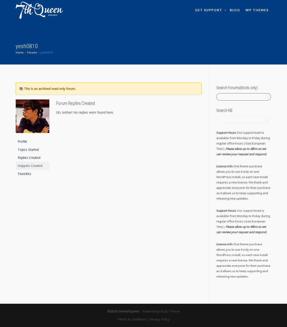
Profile (22, 141)
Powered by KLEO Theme (161, 311)
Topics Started (28, 149)
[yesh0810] (32, 118)
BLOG (235, 10)
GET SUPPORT (209, 10)
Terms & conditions (131, 319)
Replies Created (29, 157)
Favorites (24, 174)
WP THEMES (257, 10)
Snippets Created (30, 166)
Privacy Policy (160, 319)
